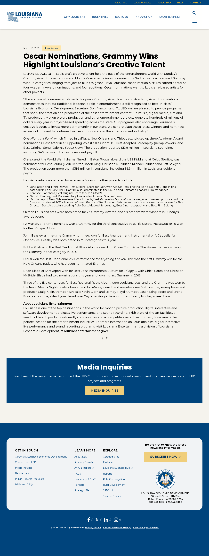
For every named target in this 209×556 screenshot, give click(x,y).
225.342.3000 (174, 502)
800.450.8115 (156, 502)
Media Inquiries (104, 390)
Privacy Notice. (93, 527)
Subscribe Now (168, 457)
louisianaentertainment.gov (86, 331)
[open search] (194, 13)
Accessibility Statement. (146, 527)
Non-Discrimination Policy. (117, 527)
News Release (51, 48)
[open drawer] (194, 21)
